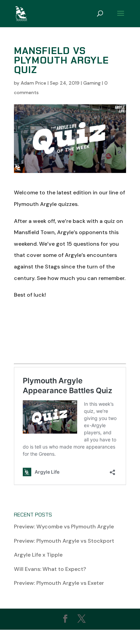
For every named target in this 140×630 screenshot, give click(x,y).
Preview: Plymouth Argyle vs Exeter (59, 583)
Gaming (92, 83)
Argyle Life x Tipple (38, 554)
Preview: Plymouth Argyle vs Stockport (64, 540)
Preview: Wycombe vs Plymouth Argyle (64, 526)
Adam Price (33, 83)
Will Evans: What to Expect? (50, 569)
